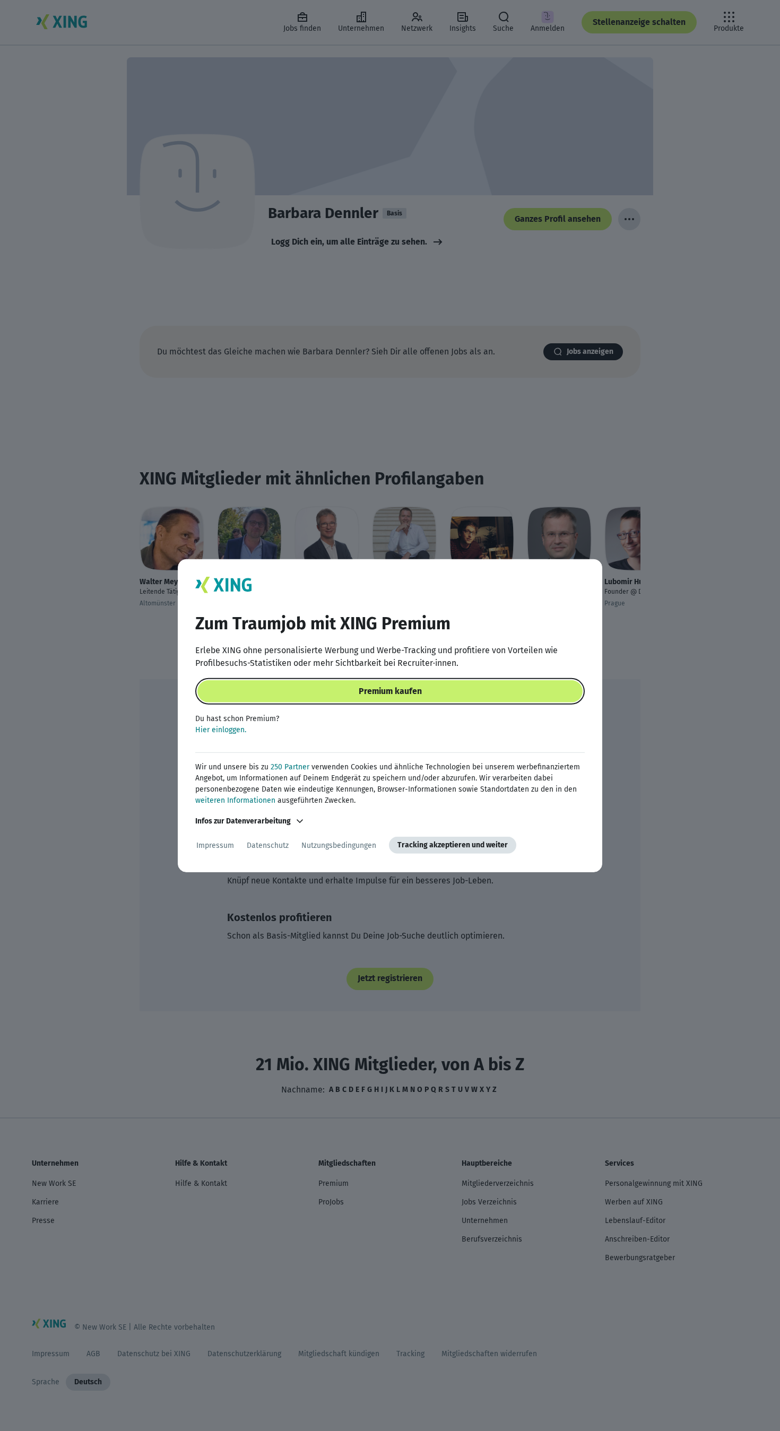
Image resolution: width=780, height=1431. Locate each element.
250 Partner (290, 766)
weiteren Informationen (235, 800)
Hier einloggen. (220, 729)
